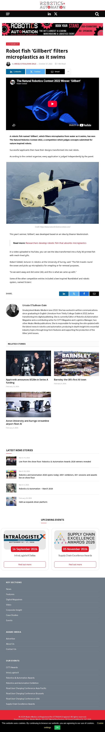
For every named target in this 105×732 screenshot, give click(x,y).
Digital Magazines (14, 599)
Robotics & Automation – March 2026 (36, 488)
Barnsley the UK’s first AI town (70, 379)
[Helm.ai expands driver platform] (11, 501)
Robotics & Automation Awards (20, 678)
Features (10, 594)
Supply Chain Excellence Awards (75, 555)
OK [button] (57, 728)
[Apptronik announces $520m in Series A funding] (28, 363)
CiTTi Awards (12, 667)
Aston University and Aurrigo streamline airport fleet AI (27, 422)
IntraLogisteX (12, 672)
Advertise (10, 638)
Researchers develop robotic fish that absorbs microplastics (56, 243)
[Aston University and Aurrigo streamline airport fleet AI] (28, 404)
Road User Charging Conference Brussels (25, 693)
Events (9, 620)
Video (8, 605)
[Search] (97, 14)
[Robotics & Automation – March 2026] (11, 487)
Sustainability (13, 44)
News (8, 589)
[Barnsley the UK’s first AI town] (76, 363)
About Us (10, 644)
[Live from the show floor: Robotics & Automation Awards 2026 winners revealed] (11, 460)
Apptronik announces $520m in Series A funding (27, 381)
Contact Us (11, 649)
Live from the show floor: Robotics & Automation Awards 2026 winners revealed (55, 461)
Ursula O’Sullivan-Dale (25, 64)
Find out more (24, 564)
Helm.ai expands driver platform (33, 502)
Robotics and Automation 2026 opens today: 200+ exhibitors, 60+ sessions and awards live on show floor (58, 476)
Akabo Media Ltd (32, 717)
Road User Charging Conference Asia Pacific (26, 688)
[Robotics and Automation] (52, 5)
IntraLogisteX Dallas (25, 555)
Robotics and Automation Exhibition (22, 683)
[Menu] (8, 14)
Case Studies (12, 615)
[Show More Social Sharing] (68, 71)
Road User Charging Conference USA (23, 699)
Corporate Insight (14, 610)
